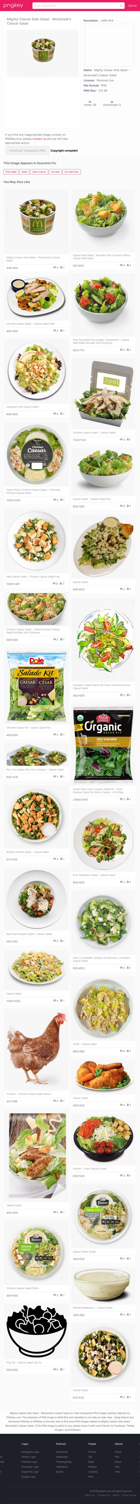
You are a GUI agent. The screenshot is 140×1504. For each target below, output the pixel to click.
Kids (90, 1476)
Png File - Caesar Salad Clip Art (24, 1362)
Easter (59, 1471)
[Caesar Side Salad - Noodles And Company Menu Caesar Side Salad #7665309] (103, 220)
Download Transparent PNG (27, 150)
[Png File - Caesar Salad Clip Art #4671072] (37, 1331)
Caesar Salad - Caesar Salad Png (92, 499)
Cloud (118, 1451)
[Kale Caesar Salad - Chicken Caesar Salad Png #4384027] (37, 540)
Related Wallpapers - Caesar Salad (92, 1307)
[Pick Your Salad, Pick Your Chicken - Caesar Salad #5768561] (37, 755)
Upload (132, 5)
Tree (117, 1471)
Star (117, 1466)
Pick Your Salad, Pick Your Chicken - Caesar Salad (35, 769)
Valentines (62, 1466)
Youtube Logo (29, 1461)
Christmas (62, 1451)
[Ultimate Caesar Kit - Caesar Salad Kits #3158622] (37, 686)
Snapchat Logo (29, 1471)
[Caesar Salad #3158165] (103, 1077)
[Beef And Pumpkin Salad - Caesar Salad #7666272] (37, 899)
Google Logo (28, 1476)
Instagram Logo (30, 1451)
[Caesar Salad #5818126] (103, 1355)
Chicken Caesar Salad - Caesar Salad (94, 432)
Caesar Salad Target (84, 1251)
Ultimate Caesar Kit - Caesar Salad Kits (28, 727)
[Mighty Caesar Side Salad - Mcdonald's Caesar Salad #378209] (37, 221)
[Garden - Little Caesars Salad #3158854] (103, 1139)
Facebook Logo (30, 1466)
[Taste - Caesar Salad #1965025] (103, 1009)
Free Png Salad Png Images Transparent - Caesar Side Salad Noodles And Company (101, 341)
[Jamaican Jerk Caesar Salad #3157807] (37, 371)
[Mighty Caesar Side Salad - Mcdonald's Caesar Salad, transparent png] (43, 53)
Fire (117, 1456)
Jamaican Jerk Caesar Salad (22, 406)
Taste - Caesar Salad (85, 1044)
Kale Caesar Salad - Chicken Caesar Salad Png (32, 576)
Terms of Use (129, 1495)
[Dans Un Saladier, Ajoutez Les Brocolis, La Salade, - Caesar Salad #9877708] (103, 923)
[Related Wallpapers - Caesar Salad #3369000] (103, 1285)
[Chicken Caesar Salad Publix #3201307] (37, 1253)
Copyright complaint (64, 150)
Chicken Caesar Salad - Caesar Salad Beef (30, 323)
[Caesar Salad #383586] (37, 970)
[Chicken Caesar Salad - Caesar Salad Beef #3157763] (37, 298)
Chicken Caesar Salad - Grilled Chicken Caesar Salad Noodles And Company (33, 631)
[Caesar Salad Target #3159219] (103, 1216)
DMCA (116, 1495)
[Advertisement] (41, 102)
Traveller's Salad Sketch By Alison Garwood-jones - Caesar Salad (102, 687)
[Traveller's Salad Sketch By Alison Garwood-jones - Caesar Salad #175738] (103, 640)
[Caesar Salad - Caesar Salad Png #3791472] (103, 472)
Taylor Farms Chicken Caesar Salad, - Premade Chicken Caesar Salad (33, 491)
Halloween (62, 1456)
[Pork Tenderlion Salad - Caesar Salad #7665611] (103, 840)
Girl (90, 1456)
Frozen (92, 1451)
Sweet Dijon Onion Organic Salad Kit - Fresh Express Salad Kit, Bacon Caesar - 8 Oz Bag (98, 791)
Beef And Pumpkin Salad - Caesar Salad (29, 934)
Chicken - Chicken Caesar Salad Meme (28, 1093)
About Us (90, 1495)
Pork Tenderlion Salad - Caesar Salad (94, 875)
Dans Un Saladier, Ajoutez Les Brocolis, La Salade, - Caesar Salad (102, 959)
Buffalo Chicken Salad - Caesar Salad (27, 851)
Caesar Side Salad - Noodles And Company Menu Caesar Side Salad (101, 257)
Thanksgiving (63, 1461)
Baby (91, 1461)
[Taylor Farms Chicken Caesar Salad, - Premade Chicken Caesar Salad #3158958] (37, 454)
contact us (39, 138)
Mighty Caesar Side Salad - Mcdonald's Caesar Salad (33, 259)
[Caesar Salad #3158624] (37, 1156)
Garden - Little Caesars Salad (89, 1168)
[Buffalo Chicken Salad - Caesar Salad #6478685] (37, 817)
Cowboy (93, 1471)
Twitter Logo (28, 1456)
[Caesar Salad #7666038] (103, 547)
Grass (118, 1461)
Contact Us (104, 1495)
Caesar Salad (80, 582)
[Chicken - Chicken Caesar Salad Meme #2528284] (37, 1050)
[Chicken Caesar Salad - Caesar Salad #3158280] (103, 393)
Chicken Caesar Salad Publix (22, 1288)
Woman (92, 1466)
